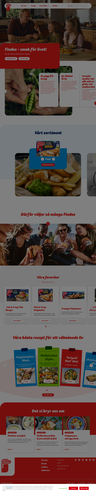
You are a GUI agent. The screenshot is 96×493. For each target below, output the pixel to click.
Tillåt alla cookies (84, 488)
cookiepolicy (8, 487)
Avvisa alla (73, 488)
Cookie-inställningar (63, 488)
